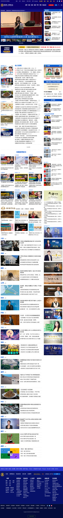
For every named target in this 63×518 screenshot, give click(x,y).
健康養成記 (39, 484)
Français (44, 468)
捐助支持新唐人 (37, 474)
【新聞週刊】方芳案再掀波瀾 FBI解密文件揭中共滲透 (56, 27)
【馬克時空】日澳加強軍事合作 (28, 345)
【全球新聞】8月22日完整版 (56, 18)
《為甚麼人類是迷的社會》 (53, 84)
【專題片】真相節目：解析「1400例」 (33, 53)
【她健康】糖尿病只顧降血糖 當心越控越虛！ (7, 75)
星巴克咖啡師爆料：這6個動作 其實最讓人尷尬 (30, 396)
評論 (2, 312)
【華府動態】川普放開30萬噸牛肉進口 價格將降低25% (56, 133)
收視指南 (13, 505)
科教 (10, 485)
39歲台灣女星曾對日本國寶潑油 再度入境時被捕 (26, 75)
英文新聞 (40, 1)
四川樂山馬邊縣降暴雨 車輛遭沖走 (23, 141)
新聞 (26, 5)
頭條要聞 (7, 487)
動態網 (41, 508)
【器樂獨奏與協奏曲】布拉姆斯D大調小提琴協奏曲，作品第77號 (35, 222)
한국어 (56, 468)
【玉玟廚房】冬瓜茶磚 (26, 389)
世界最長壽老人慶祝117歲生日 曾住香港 (29, 394)
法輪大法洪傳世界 (57, 49)
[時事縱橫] (53, 237)
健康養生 (3, 65)
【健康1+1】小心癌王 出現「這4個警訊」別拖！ (6, 86)
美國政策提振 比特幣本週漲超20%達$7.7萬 (29, 363)
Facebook (57, 1)
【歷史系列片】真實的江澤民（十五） (26, 68)
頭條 (32, 5)
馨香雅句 (32, 484)
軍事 (2, 342)
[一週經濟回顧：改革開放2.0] (48, 15)
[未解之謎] (53, 318)
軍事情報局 (25, 489)
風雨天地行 (54, 492)
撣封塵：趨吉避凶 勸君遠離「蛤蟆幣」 (28, 320)
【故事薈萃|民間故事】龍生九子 (7, 111)
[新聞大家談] (53, 248)
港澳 (2, 298)
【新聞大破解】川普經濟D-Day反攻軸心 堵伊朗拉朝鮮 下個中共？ (7, 204)
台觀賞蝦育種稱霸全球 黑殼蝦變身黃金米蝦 (29, 289)
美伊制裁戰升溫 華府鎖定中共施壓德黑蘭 (29, 262)
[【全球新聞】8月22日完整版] (48, 19)
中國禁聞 (3, 172)
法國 (24, 468)
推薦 (35, 5)
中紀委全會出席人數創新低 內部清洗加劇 (24, 137)
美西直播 (53, 78)
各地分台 (23, 1)
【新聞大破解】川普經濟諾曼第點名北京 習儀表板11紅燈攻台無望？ (7, 201)
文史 (2, 327)
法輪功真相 (20, 49)
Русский (48, 468)
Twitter (59, 1)
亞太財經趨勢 (19, 494)
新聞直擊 (31, 190)
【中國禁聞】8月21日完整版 (7, 182)
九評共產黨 (54, 488)
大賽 (19, 1)
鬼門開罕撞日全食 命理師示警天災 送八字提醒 (30, 338)
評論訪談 (44, 5)
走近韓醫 (38, 488)
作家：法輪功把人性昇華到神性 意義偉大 (53, 96)
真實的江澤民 (46, 148)
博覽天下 (3, 114)
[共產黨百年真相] (53, 307)
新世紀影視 (50, 508)
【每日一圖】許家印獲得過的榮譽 (27, 453)
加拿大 (9, 468)
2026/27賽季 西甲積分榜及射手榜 (29, 434)
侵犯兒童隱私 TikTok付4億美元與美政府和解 (25, 132)
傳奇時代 (37, 49)
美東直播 (48, 78)
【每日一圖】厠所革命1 (25, 451)
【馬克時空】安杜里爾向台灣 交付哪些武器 (29, 352)
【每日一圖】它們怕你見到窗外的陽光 (28, 455)
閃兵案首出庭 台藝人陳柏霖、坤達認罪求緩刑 (30, 291)
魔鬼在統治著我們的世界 (45, 51)
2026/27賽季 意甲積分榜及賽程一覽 (28, 438)
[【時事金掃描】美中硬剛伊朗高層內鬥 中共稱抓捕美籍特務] (48, 40)
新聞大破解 (3, 190)
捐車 (51, 1)
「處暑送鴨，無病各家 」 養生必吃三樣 (24, 91)
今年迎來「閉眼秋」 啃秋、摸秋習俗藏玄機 (29, 336)
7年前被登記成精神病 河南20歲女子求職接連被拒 (26, 128)
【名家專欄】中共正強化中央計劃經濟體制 (29, 317)
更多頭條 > (21, 43)
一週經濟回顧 (19, 491)
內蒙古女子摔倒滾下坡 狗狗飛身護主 (30, 374)
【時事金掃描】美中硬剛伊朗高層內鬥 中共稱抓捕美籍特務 (56, 38)
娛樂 (2, 416)
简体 (30, 1)
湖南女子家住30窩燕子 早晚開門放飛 (28, 379)
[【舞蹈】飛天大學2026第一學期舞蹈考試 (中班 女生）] (35, 231)
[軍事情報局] (53, 295)
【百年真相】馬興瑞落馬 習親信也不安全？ (27, 74)
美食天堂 (46, 484)
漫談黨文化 (54, 497)
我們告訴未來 (32, 49)
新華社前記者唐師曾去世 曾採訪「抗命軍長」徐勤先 (27, 85)
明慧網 (37, 508)
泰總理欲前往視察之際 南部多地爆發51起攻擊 (25, 89)
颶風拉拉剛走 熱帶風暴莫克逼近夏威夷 (24, 98)
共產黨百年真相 (36, 51)
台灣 (2, 283)
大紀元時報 (14, 508)
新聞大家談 (31, 172)
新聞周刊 (18, 488)
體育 (2, 431)
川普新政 (46, 125)
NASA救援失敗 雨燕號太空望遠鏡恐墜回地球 (30, 412)
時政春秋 (25, 484)
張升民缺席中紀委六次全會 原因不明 (23, 97)
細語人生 (26, 49)
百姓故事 (54, 495)
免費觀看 (32, 209)
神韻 (16, 1)
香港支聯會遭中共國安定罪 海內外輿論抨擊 (29, 306)
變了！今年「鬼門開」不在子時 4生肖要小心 (30, 334)
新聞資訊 (12, 474)
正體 (27, 1)
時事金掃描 (17, 190)
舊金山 (26, 468)
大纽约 (6, 468)
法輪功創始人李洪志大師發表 (53, 81)
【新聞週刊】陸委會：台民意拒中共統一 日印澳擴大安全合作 (26, 104)
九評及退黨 (20, 51)
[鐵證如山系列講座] (53, 354)
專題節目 (3, 127)
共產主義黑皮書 (55, 494)
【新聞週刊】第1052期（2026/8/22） (56, 22)
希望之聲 (24, 508)
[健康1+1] (53, 331)
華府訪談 (18, 489)
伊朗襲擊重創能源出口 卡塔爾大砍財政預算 (29, 279)
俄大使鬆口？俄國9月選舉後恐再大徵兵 (24, 139)
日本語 (52, 468)
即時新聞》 (3, 10)
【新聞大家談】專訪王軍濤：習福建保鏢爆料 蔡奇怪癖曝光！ (35, 183)
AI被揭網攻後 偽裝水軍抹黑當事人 (27, 410)
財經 (2, 357)
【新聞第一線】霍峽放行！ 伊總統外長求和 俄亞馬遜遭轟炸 (26, 114)
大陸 (2, 238)
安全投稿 (27, 505)
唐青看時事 (25, 491)
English (39, 468)
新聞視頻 (18, 478)
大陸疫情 (46, 136)
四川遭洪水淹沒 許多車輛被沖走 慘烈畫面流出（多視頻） (56, 184)
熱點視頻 (47, 10)
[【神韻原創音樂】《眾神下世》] (7, 218)
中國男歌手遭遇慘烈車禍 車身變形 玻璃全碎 (29, 423)
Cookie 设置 (31, 516)
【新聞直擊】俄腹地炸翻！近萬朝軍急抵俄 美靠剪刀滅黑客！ (35, 204)
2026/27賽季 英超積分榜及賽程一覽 (28, 436)
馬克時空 (25, 494)
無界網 (45, 508)
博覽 (40, 5)
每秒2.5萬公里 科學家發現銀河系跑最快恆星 (29, 377)
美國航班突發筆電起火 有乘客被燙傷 (23, 143)
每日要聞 (18, 65)
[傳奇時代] (53, 343)
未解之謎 (32, 480)
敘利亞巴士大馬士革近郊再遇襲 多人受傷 (24, 87)
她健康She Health (40, 481)
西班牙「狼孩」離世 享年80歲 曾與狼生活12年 (26, 126)
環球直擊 (3, 155)
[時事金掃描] (53, 260)
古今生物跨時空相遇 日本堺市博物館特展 (29, 277)
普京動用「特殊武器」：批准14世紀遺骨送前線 (26, 135)
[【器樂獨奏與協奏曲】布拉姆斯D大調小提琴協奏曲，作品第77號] (35, 218)
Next (41, 24)
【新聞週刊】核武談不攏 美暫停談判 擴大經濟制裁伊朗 (26, 107)
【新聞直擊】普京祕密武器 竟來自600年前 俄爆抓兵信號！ (26, 118)
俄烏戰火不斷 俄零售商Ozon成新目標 (23, 112)
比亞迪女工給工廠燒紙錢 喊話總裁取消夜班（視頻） (27, 95)
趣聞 (2, 372)
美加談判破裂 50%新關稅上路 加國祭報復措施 (25, 110)
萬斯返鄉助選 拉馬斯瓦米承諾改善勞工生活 (29, 260)
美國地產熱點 (32, 491)
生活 (2, 387)
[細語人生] (53, 283)
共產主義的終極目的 (28, 51)
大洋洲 (17, 468)
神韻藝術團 (8, 508)
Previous (2, 24)
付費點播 (27, 209)
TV (56, 5)
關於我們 (8, 505)
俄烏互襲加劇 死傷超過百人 (21, 133)
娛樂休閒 (3, 89)
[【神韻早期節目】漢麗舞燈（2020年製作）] (7, 231)
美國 (2, 253)
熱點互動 (25, 481)
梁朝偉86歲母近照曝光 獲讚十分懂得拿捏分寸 (25, 79)
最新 (22, 209)
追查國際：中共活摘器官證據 (45, 49)
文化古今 (32, 489)
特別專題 (54, 478)
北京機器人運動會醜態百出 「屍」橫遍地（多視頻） (29, 72)
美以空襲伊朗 (46, 102)
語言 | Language (35, 1)
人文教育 (3, 101)
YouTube (61, 1)
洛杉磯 (13, 468)
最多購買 (18, 209)
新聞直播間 (51, 5)
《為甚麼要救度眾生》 (53, 86)
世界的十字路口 (26, 492)
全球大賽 (12, 492)
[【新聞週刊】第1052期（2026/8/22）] (48, 24)
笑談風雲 (32, 481)
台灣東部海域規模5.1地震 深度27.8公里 (28, 294)
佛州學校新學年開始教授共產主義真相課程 (29, 264)
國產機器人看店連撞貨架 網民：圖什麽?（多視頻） (27, 122)
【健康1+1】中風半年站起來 (21, 37)
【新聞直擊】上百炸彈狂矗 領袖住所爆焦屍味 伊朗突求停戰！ (35, 201)
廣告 (45, 1)
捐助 (48, 1)
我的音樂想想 (47, 495)
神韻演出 (7, 492)
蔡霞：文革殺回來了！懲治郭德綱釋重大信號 (25, 81)
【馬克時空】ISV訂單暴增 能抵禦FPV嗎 (29, 347)
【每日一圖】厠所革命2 (26, 449)
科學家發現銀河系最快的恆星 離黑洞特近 (29, 408)
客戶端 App (43, 505)
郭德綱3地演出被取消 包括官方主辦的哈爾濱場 (26, 123)
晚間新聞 (31, 155)
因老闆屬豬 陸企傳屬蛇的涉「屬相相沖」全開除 (26, 120)
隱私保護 (18, 505)
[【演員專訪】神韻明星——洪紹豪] (21, 231)
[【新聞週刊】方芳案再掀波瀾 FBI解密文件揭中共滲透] (48, 28)
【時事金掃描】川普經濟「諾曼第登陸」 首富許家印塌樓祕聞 (21, 201)
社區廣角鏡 (18, 492)
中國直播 (58, 78)
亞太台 (30, 468)
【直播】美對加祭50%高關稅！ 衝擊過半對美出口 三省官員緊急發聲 (26, 100)
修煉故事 (54, 498)
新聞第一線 (17, 172)
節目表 (60, 65)
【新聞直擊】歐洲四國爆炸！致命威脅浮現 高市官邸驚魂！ (26, 130)
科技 (2, 401)
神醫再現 (38, 486)
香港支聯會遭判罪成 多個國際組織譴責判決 (29, 304)
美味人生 (46, 486)
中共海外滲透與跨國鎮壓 (49, 113)
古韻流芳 (32, 483)
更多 (60, 10)
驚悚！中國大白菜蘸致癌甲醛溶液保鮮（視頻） (30, 247)
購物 (54, 1)
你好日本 (46, 481)
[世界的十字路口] (53, 272)
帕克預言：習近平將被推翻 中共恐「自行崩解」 (26, 83)
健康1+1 (38, 480)
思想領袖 (25, 486)
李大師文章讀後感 (48, 91)
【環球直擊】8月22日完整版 (7, 164)
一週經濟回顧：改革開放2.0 (56, 13)
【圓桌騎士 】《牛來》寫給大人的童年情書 (56, 34)
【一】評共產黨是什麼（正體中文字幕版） (52, 202)
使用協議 (22, 505)
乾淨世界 (19, 508)
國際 (2, 268)
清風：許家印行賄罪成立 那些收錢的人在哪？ (30, 322)
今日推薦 (12, 489)
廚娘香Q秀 (47, 491)
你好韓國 (46, 483)
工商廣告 (54, 500)
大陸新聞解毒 (25, 495)
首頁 (7, 474)
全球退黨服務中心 (31, 508)
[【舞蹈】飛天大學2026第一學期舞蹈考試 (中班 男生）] (21, 218)
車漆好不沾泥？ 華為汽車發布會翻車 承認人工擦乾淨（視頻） (29, 70)
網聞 (2, 446)
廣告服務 (32, 505)
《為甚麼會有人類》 (53, 89)
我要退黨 (22, 47)
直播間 (29, 474)
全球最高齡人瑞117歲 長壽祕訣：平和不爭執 (30, 391)
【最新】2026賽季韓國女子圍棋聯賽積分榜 (29, 441)
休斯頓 (20, 468)
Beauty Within (47, 488)
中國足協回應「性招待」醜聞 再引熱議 (24, 77)
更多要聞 (28, 147)
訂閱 (57, 474)
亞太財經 (18, 495)
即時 (38, 5)
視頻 (29, 5)
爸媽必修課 (32, 488)
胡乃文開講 (39, 483)
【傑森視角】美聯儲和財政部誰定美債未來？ (15, 10)
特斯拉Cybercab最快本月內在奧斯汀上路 (24, 102)
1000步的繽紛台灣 (48, 493)
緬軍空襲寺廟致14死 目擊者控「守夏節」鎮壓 (25, 93)
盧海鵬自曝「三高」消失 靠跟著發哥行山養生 (30, 309)
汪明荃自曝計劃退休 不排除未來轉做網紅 (29, 425)
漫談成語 (32, 486)
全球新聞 (17, 155)
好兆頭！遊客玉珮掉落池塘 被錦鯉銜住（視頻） (7, 124)
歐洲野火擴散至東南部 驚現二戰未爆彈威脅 (25, 116)
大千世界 (46, 489)
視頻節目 (18, 474)
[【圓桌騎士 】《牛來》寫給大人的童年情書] (48, 35)
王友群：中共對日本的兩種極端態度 (30, 315)
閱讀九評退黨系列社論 (33, 47)
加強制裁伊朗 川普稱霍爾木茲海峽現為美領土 (25, 108)
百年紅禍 (54, 491)
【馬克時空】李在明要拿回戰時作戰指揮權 (29, 349)
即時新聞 (7, 489)
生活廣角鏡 (47, 480)
